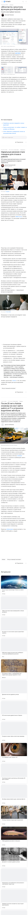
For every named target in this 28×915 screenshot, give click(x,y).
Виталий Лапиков (9, 14)
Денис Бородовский (10, 165)
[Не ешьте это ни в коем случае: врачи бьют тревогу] (14, 627)
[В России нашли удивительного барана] (14, 711)
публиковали (9, 529)
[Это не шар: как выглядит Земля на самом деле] (14, 585)
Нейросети (22, 149)
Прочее (21, 401)
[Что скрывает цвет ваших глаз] (14, 753)
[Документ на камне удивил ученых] (14, 857)
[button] (14, 37)
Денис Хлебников (9, 424)
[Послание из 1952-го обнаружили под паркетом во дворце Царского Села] (14, 669)
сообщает (19, 455)
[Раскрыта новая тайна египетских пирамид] (14, 732)
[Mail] (4, 1)
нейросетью (18, 216)
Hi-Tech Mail (16, 149)
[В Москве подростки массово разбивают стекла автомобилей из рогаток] (14, 648)
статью (14, 380)
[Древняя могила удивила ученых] (14, 690)
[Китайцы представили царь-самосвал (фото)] (14, 794)
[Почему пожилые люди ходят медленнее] (14, 815)
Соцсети (11, 4)
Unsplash (7, 191)
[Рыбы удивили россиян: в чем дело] (14, 836)
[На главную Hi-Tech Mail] (7, 1)
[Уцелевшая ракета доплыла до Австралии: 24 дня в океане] (14, 774)
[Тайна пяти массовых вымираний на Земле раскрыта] (14, 606)
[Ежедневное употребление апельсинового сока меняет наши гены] (14, 878)
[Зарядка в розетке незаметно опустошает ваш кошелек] (14, 899)
